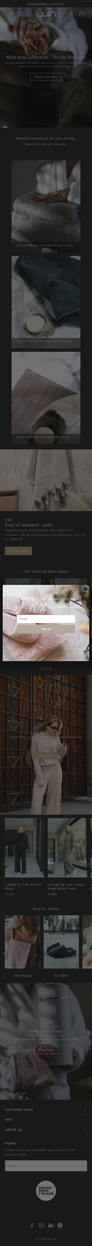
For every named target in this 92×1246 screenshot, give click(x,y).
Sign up (46, 629)
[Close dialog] (85, 589)
